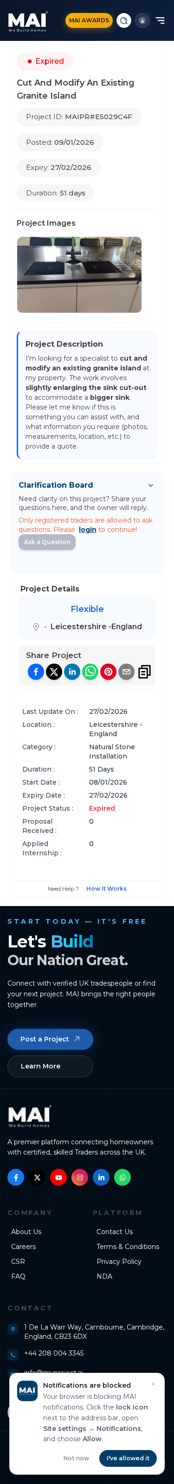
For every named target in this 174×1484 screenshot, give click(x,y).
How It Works (106, 888)
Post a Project (44, 1039)
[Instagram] (79, 1177)
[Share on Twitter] (54, 672)
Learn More (40, 1066)
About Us (26, 1232)
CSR (18, 1261)
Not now (76, 1458)
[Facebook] (15, 1177)
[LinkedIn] (101, 1177)
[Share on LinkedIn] (72, 672)
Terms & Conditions (128, 1246)
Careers (23, 1246)
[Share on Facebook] (36, 672)
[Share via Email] (126, 672)
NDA (104, 1276)
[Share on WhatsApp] (90, 672)
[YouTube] (58, 1177)
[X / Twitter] (37, 1177)
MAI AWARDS (89, 20)
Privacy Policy (119, 1261)
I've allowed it (128, 1458)
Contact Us (115, 1232)
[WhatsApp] (122, 1177)
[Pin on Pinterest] (108, 672)
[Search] (123, 20)
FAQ (18, 1276)
